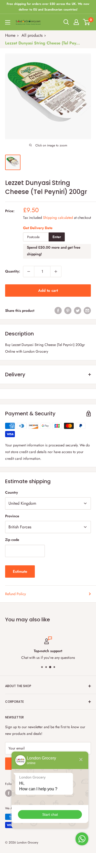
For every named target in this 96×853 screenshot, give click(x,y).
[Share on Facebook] (58, 310)
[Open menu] (7, 22)
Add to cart (48, 290)
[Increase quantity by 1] (55, 271)
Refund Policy (15, 593)
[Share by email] (87, 310)
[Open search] (66, 22)
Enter (56, 236)
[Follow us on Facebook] (8, 793)
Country (11, 492)
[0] (86, 22)
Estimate (20, 571)
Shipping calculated (58, 217)
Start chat (50, 814)
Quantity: (12, 271)
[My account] (76, 22)
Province (12, 516)
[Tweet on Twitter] (77, 310)
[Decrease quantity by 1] (28, 271)
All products (32, 35)
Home (10, 35)
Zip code (12, 539)
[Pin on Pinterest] (67, 310)
